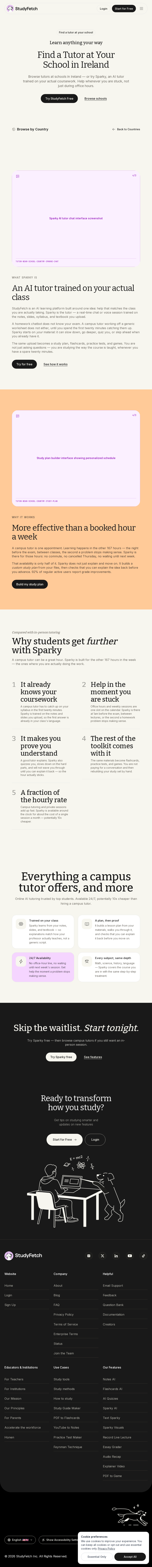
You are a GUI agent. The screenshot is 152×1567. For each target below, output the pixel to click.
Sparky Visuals (113, 1427)
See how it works (55, 364)
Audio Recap (112, 1456)
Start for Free (124, 8)
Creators (109, 1324)
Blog (57, 1295)
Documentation (113, 1314)
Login (103, 8)
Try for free (24, 364)
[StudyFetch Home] (21, 8)
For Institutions (14, 1389)
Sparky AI (110, 1408)
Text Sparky (111, 1418)
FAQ (57, 1305)
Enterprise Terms (66, 1334)
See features (93, 1057)
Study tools (62, 1379)
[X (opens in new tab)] (102, 1256)
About (58, 1285)
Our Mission (12, 1398)
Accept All (130, 1556)
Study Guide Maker (67, 1408)
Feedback (109, 1295)
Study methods (64, 1389)
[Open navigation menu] (141, 8)
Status (58, 1343)
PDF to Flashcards (67, 1418)
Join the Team (64, 1353)
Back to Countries (128, 129)
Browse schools (96, 98)
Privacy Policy (64, 1314)
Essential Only (97, 1556)
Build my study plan (29, 584)
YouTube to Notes (66, 1427)
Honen (9, 1437)
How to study (63, 1398)
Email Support (113, 1285)
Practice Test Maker (68, 1437)
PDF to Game (112, 1476)
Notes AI (109, 1379)
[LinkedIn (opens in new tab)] (116, 1256)
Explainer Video (114, 1466)
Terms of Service (66, 1324)
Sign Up (10, 1305)
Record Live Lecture (117, 1437)
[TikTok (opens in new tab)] (143, 1256)
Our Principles (14, 1408)
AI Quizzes (110, 1398)
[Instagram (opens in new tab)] (89, 1256)
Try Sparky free (61, 1057)
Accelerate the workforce (22, 1427)
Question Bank (113, 1305)
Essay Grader (112, 1447)
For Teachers (13, 1379)
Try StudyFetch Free (59, 98)
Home (8, 1285)
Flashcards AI (112, 1389)
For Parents (12, 1418)
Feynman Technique (68, 1447)
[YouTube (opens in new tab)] (130, 1256)
